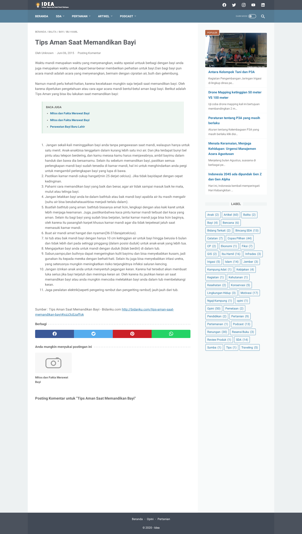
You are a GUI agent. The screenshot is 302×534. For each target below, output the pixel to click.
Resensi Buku (243, 331)
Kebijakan (245, 269)
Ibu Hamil (231, 254)
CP (211, 246)
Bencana (231, 222)
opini (242, 300)
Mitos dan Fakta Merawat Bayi (70, 113)
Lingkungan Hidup (221, 293)
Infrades (253, 254)
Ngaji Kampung (219, 300)
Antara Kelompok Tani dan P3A (231, 72)
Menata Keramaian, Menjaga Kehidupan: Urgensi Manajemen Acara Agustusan (232, 148)
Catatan (215, 238)
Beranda (41, 16)
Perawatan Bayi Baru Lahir (67, 126)
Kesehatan (216, 285)
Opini (213, 308)
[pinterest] (132, 334)
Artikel (104, 16)
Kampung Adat (219, 269)
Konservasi (240, 285)
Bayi (212, 222)
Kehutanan (238, 277)
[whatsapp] (171, 334)
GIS (212, 254)
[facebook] (223, 4)
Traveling (249, 347)
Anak (213, 214)
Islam (232, 261)
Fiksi (247, 246)
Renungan (217, 331)
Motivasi (249, 293)
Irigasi (213, 261)
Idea (157, 527)
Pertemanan (217, 324)
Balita (249, 214)
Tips (231, 347)
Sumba (214, 347)
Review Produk (219, 339)
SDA (58, 16)
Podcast (126, 16)
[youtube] (252, 4)
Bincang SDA (246, 230)
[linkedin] (262, 4)
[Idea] (55, 5)
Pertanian (80, 16)
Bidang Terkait (219, 230)
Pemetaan (234, 308)
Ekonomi (229, 246)
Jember (250, 261)
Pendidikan (216, 316)
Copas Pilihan (240, 238)
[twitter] (233, 4)
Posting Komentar (89, 53)
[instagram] (243, 4)
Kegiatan (215, 277)
